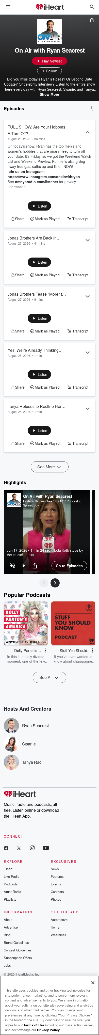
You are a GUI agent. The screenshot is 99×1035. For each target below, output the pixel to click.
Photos (56, 899)
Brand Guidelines (16, 942)
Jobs (7, 965)
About (8, 919)
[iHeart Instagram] (32, 848)
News (55, 868)
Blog (7, 934)
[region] (47, 532)
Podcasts (11, 884)
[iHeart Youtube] (46, 848)
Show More (49, 94)
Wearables (58, 934)
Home (55, 927)
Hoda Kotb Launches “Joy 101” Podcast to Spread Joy (52, 503)
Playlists (10, 899)
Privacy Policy (48, 1029)
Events (56, 884)
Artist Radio (12, 891)
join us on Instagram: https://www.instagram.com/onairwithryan (44, 174)
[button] (39, 206)
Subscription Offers (18, 957)
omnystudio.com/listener (36, 181)
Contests (57, 891)
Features (57, 876)
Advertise (11, 927)
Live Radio (11, 876)
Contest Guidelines (18, 950)
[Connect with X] (19, 848)
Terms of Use (34, 1025)
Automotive (59, 919)
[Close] (92, 982)
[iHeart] (49, 7)
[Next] (55, 582)
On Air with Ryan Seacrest (47, 496)
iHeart (8, 868)
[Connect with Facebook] (6, 848)
